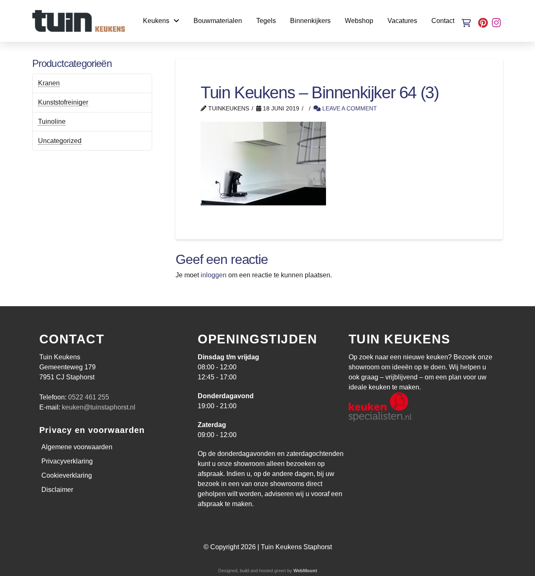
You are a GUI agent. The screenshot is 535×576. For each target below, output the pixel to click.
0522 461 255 (88, 397)
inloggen (214, 275)
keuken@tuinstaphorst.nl (98, 407)
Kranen (49, 83)
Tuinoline (52, 121)
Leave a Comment (349, 108)
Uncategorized (60, 140)
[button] (466, 23)
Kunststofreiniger (63, 102)
